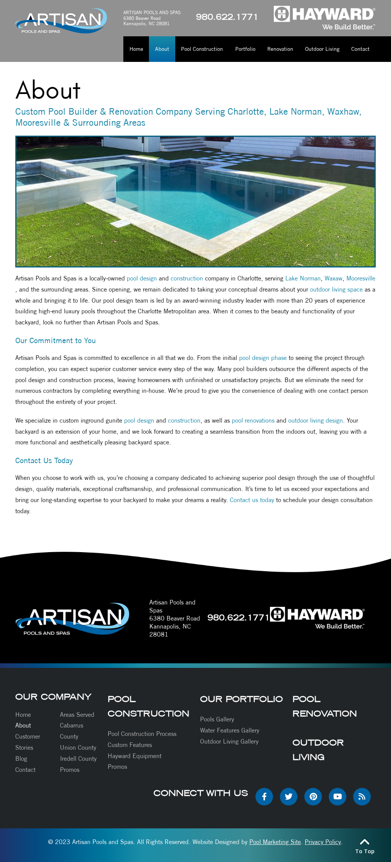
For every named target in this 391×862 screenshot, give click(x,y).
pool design (142, 278)
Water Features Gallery (229, 730)
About (23, 725)
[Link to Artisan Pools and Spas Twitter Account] (288, 796)
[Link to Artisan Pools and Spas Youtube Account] (337, 796)
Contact (25, 769)
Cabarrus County (71, 731)
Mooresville (360, 278)
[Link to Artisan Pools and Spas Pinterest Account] (313, 796)
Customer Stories (27, 742)
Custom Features (130, 745)
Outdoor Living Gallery (229, 741)
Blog (21, 758)
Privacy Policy (323, 842)
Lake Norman (303, 278)
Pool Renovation (324, 706)
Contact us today (252, 500)
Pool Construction (148, 706)
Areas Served (77, 714)
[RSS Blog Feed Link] (362, 796)
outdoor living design (315, 420)
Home (23, 714)
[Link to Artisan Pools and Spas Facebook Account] (264, 796)
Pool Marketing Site (275, 842)
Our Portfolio (241, 699)
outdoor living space (336, 289)
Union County (78, 747)
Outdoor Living (318, 749)
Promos (69, 769)
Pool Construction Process (142, 733)
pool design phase (263, 357)
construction (187, 278)
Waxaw (334, 278)
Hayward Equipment (135, 756)
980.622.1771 (227, 18)
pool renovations (253, 420)
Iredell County (78, 758)
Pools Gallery (217, 719)
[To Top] (365, 841)
